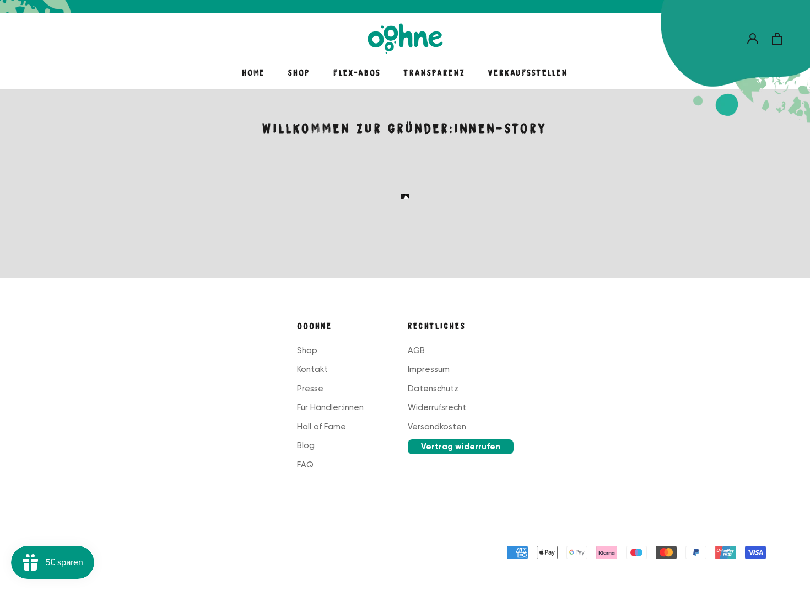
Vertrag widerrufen (460, 446)
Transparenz (434, 73)
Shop (299, 73)
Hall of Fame (321, 427)
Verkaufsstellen (528, 73)
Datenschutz (433, 389)
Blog (306, 445)
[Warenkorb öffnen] (777, 39)
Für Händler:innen (330, 407)
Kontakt (312, 369)
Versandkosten (437, 427)
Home (253, 73)
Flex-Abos (357, 73)
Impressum (429, 369)
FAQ (305, 465)
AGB (416, 350)
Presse (310, 389)
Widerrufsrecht (437, 407)
